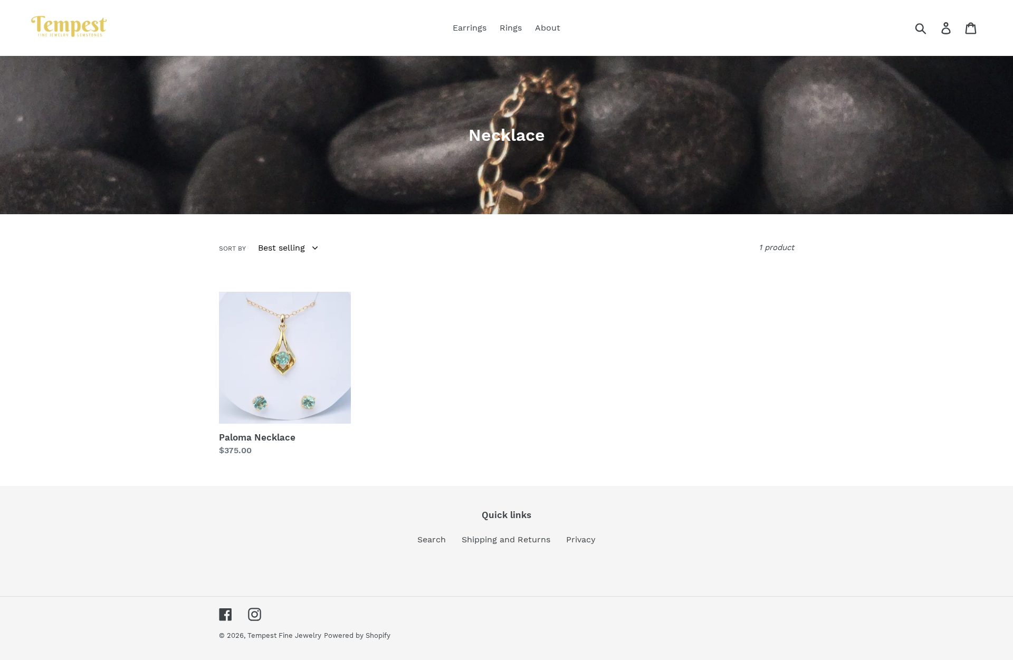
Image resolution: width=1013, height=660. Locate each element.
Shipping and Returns (506, 539)
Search (431, 539)
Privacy (581, 539)
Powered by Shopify (357, 635)
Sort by (232, 248)
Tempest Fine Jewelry (284, 635)
